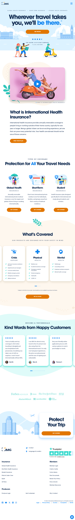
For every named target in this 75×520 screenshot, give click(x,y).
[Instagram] (16, 503)
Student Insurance (7, 472)
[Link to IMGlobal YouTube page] (6, 503)
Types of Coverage (38, 159)
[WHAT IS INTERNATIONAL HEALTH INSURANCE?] (37, 83)
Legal (37, 502)
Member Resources (55, 485)
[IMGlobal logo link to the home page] (6, 449)
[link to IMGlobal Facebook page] (2, 503)
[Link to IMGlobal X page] (9, 503)
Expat (3, 478)
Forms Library (53, 472)
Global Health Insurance (9, 466)
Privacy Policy (46, 502)
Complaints (63, 502)
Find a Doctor (53, 482)
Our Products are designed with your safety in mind (38, 240)
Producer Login (6, 493)
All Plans (4, 482)
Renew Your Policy (55, 478)
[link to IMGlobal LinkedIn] (13, 503)
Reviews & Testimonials (38, 323)
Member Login (54, 466)
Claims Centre (54, 469)
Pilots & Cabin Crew (7, 475)
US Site (71, 502)
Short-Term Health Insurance (10, 469)
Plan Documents (54, 475)
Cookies (55, 502)
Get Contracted (30, 493)
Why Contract (53, 493)
